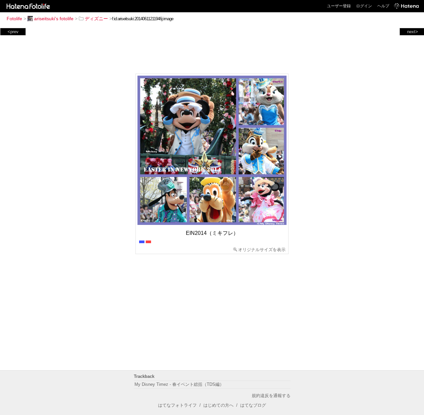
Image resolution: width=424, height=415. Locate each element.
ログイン (364, 6)
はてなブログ (253, 405)
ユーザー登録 (339, 6)
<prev (13, 31)
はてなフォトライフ (177, 405)
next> (412, 31)
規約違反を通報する (271, 395)
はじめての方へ (218, 405)
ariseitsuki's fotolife (54, 18)
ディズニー (96, 18)
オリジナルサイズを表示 (262, 249)
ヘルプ (383, 6)
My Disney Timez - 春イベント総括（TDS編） (179, 384)
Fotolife (14, 18)
